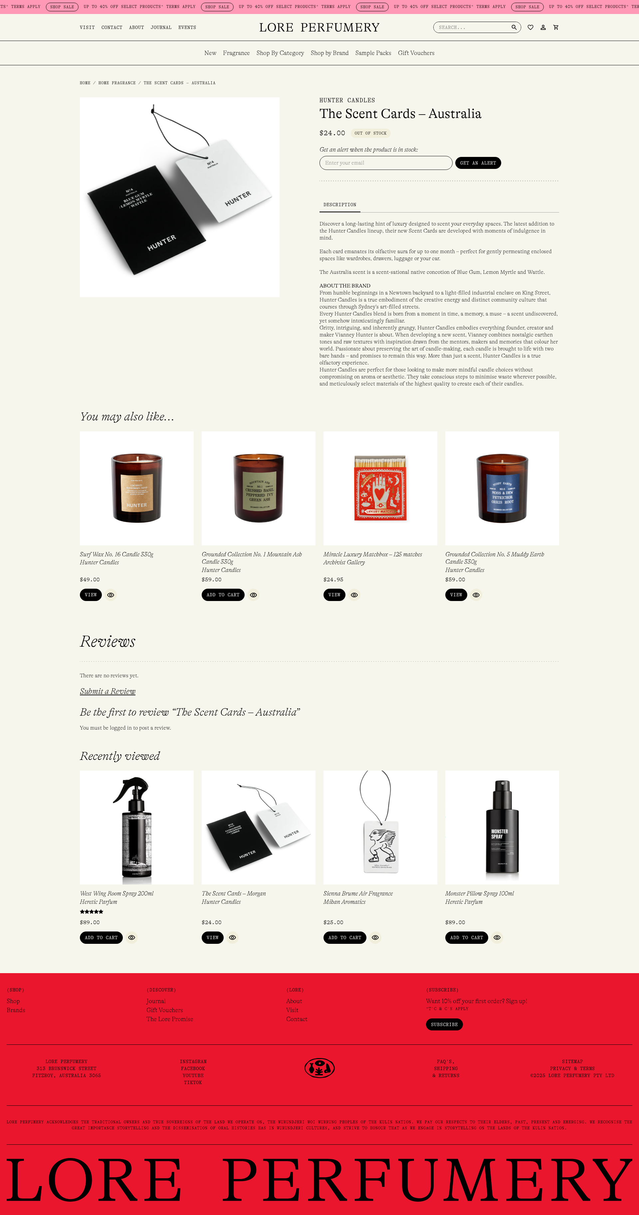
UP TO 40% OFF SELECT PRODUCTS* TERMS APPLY (115, 6)
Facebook (193, 1068)
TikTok (193, 1082)
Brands (16, 1010)
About (136, 27)
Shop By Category (280, 53)
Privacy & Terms (572, 1068)
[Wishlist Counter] (530, 27)
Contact (112, 27)
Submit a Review (107, 691)
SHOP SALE (38, 7)
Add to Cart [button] (223, 594)
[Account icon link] (543, 27)
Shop (13, 1001)
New (210, 53)
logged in (121, 728)
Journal (161, 27)
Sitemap (572, 1061)
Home (85, 83)
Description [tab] (339, 204)
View (91, 594)
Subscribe (444, 1024)
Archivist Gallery (344, 562)
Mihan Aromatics (344, 902)
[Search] (514, 27)
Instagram (193, 1061)
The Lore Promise (169, 1019)
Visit (87, 27)
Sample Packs (373, 53)
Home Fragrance (117, 83)
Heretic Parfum (98, 902)
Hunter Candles (347, 100)
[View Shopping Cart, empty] (556, 27)
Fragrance (236, 53)
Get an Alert (478, 163)
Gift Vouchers (416, 53)
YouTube (193, 1075)
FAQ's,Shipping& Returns (446, 1068)
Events (187, 27)
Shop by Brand (330, 53)
